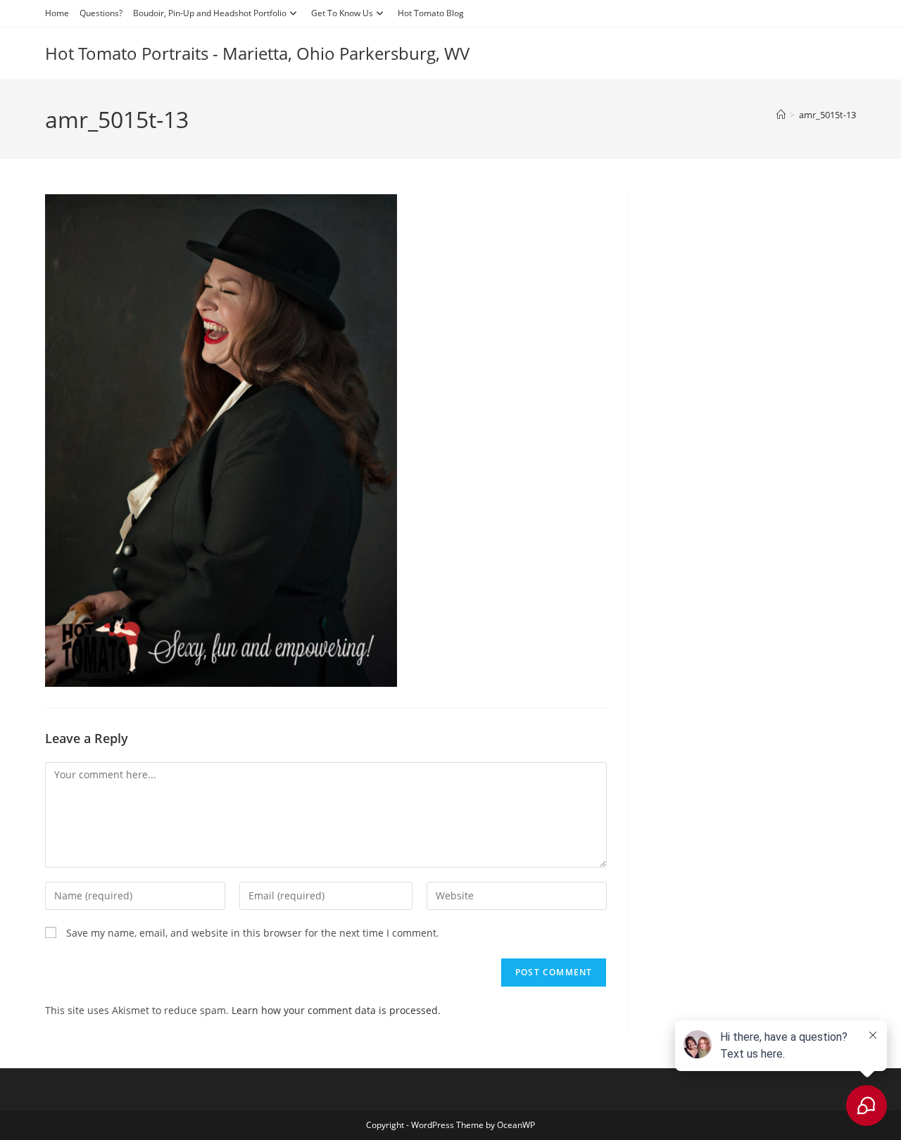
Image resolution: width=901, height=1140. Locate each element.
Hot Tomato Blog (431, 13)
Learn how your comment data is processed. (336, 1010)
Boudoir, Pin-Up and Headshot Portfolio (209, 13)
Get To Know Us (342, 13)
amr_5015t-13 (827, 114)
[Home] (781, 114)
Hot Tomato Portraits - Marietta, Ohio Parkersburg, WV (257, 53)
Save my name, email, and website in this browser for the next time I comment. (252, 932)
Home (57, 13)
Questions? (101, 13)
